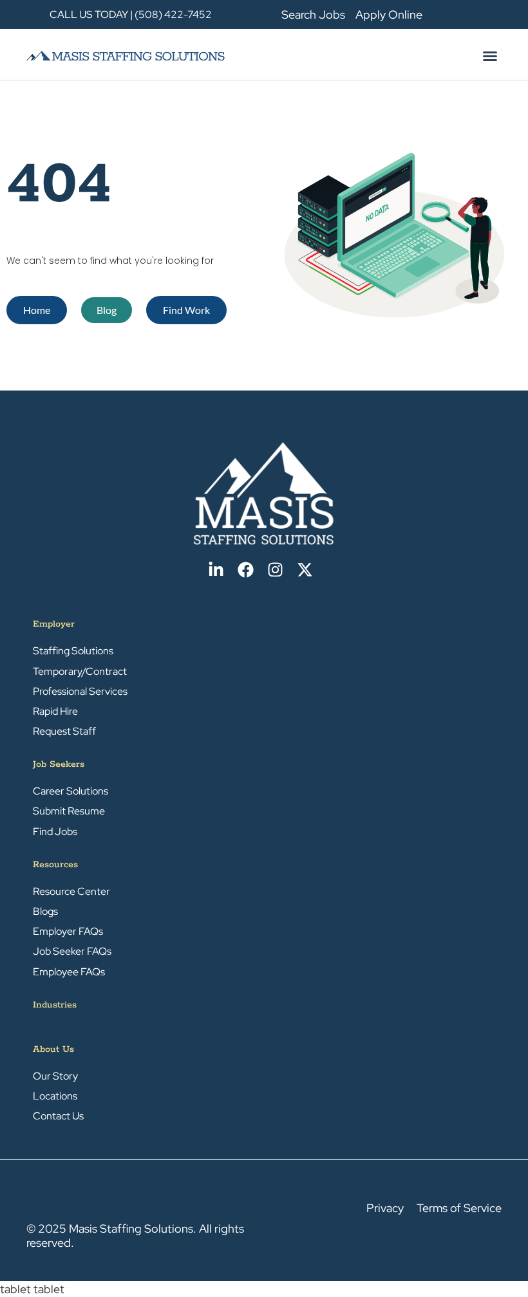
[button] (490, 56)
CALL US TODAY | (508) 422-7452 (131, 14)
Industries (55, 1005)
